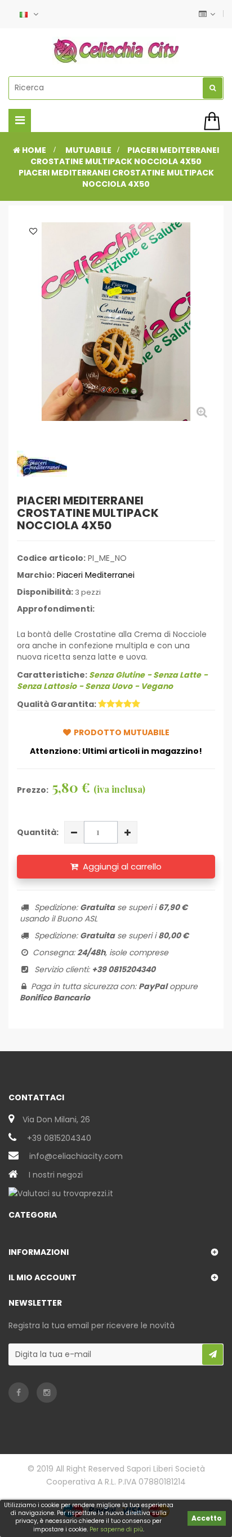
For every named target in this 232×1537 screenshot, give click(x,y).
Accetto (206, 1518)
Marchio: (36, 575)
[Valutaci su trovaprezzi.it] (60, 1192)
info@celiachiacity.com (76, 1156)
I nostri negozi (56, 1174)
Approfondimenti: (56, 608)
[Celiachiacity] (116, 51)
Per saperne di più (116, 1529)
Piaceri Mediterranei (96, 575)
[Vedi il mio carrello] (214, 121)
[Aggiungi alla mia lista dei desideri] (33, 231)
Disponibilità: (45, 592)
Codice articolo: (51, 558)
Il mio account (42, 1277)
